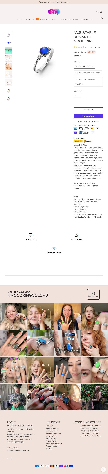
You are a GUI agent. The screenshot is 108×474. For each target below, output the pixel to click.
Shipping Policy (52, 436)
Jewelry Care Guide (53, 433)
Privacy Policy (51, 441)
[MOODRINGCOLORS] (54, 15)
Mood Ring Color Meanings (91, 426)
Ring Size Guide (52, 431)
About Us (49, 426)
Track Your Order (52, 428)
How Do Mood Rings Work (91, 436)
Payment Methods (52, 446)
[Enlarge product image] (43, 58)
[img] (97, 12)
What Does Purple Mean (90, 433)
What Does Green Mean (90, 431)
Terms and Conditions (54, 443)
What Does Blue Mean (89, 428)
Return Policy (51, 438)
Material (77, 61)
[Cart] (102, 18)
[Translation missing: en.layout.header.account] (101, 12)
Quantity (77, 91)
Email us (49, 448)
